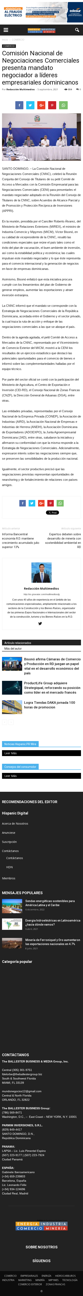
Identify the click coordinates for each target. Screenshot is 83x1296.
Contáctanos (10, 851)
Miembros (8, 878)
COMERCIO (9, 46)
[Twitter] (41, 624)
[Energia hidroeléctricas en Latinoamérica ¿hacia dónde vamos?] (12, 924)
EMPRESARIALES (29, 1276)
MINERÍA (8, 987)
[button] (77, 30)
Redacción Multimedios (20, 89)
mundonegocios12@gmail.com (22, 1091)
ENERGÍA (8, 978)
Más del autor (13, 648)
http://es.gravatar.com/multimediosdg (42, 594)
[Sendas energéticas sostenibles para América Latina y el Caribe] (12, 906)
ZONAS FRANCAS (55, 1284)
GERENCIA (9, 997)
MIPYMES (53, 1280)
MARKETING (25, 1280)
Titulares (7, 969)
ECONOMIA (9, 1042)
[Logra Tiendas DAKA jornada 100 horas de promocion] (12, 707)
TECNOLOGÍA (70, 1280)
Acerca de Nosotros (15, 823)
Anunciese (8, 833)
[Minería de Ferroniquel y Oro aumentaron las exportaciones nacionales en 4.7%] (12, 943)
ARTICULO (9, 1033)
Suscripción (9, 842)
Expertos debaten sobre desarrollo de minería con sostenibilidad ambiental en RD (63, 540)
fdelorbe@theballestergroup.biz (22, 1074)
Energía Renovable (14, 1024)
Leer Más (10, 753)
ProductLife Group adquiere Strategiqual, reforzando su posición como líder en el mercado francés (52, 687)
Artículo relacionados (17, 643)
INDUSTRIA (9, 1015)
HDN (9, 867)
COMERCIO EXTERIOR (16, 1006)
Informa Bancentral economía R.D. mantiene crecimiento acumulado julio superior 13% (20, 540)
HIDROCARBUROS (65, 1276)
